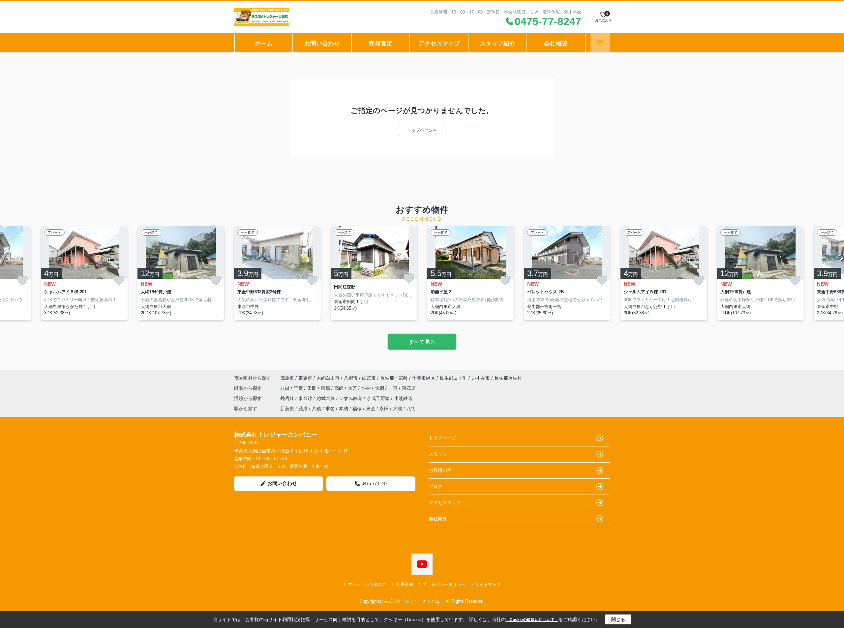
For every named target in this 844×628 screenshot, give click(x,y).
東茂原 (409, 388)
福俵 (357, 408)
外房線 (287, 398)
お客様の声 (440, 470)
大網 (380, 388)
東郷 (326, 388)
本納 (343, 408)
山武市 (369, 378)
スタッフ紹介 (497, 43)
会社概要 (556, 43)
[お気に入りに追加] (22, 280)
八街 (285, 388)
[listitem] (277, 273)
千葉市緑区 (423, 378)
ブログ (435, 486)
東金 (370, 408)
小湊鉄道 (403, 398)
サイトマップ (488, 584)
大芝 (353, 388)
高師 (339, 388)
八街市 (351, 378)
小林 (366, 388)
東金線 (306, 398)
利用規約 (404, 584)
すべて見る (422, 342)
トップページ (442, 438)
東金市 (305, 378)
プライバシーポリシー (444, 584)
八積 (316, 408)
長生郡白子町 (453, 378)
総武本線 (326, 398)
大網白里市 (328, 378)
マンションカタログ (367, 584)
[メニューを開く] (600, 42)
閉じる (618, 619)
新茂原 (287, 408)
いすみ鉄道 (351, 398)
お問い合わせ (322, 43)
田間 (312, 388)
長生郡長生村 (508, 378)
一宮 (393, 388)
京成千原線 (379, 398)
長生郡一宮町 (394, 378)
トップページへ (422, 130)
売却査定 (380, 43)
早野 (299, 388)
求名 (330, 408)
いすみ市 (480, 378)
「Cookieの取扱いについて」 (532, 619)
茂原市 (287, 378)
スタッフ (438, 454)
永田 (384, 408)
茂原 (303, 408)
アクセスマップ (439, 43)
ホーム (264, 43)
